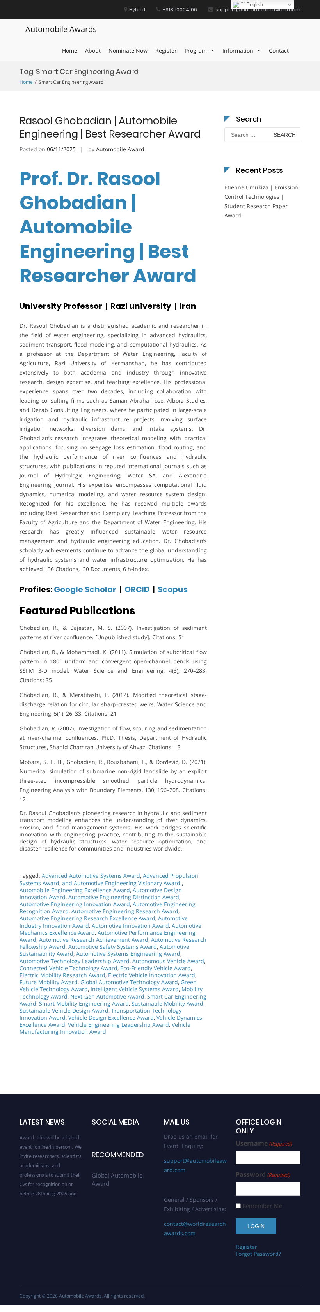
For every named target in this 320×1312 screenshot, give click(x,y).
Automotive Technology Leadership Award (75, 961)
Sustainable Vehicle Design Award (64, 1010)
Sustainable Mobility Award (167, 1003)
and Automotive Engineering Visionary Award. (122, 883)
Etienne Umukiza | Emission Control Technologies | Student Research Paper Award (261, 201)
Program (196, 50)
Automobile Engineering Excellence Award (75, 890)
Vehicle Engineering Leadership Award (118, 1024)
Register (166, 50)
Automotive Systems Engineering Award (128, 953)
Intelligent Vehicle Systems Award (135, 989)
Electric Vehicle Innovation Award (151, 975)
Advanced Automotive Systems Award (91, 875)
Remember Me (262, 1205)
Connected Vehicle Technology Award (68, 968)
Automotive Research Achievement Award (93, 939)
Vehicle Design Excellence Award (111, 1017)
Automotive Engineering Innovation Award (75, 904)
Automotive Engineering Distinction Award (123, 897)
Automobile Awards (61, 29)
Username (264, 1143)
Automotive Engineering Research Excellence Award (87, 918)
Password (263, 1175)
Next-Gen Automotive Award (107, 996)
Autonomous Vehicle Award (168, 961)
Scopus (173, 589)
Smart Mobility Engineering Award (84, 1003)
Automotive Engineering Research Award (124, 911)
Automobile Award (120, 149)
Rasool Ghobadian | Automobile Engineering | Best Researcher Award (110, 127)
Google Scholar (86, 589)
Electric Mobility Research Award (62, 975)
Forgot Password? (258, 1253)
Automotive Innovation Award (130, 925)
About (93, 50)
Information (237, 50)
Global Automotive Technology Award (129, 982)
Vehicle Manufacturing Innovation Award (105, 1028)
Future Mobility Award (49, 982)
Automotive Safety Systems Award (112, 946)
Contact (279, 50)
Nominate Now (128, 50)
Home (69, 50)
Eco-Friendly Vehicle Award (155, 968)
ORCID (136, 589)
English (254, 4)
